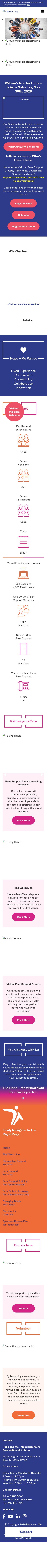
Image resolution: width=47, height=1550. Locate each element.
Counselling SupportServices (14, 1162)
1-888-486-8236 (22, 1499)
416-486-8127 (15, 1502)
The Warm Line (11, 1154)
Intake (6, 1147)
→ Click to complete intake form (23, 304)
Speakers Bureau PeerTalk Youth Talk (16, 1223)
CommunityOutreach (9, 1212)
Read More (23, 820)
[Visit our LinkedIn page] (18, 1516)
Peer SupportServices (10, 1172)
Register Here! (23, 203)
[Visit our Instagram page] (25, 1516)
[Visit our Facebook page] (4, 1516)
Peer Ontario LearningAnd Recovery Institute (16, 1192)
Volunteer (23, 1415)
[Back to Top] (43, 1540)
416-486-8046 (15, 1496)
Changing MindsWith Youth (12, 1202)
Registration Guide (23, 226)
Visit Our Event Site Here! (23, 146)
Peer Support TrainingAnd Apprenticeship (15, 1182)
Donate (23, 1308)
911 (28, 5)
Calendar (23, 214)
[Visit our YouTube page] (10, 1517)
